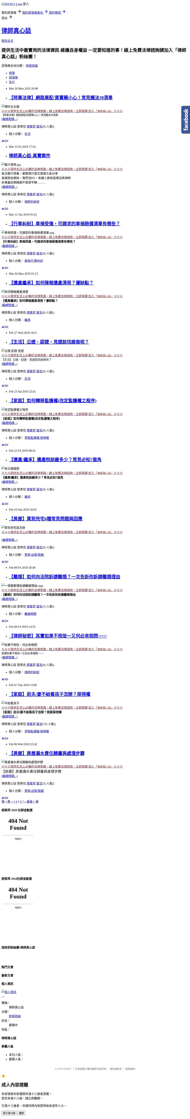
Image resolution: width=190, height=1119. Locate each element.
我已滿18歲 (9, 1113)
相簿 (12, 73)
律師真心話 (16, 30)
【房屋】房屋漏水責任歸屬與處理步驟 (47, 753)
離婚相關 (30, 613)
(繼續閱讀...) (9, 119)
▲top (4, 140)
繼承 (27, 320)
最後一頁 (33, 801)
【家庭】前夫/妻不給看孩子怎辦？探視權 (49, 694)
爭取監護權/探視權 (36, 437)
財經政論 (32, 65)
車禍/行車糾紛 (33, 260)
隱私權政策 (116, 1068)
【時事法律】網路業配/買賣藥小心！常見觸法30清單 (61, 97)
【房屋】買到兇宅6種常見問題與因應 (45, 518)
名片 (12, 82)
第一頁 (5, 801)
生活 (27, 133)
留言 (39, 126)
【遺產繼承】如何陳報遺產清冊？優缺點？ (51, 282)
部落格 (13, 77)
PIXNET (67, 1068)
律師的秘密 (31, 201)
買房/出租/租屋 (34, 554)
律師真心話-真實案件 (29, 155)
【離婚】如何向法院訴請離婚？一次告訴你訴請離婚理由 (64, 576)
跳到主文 (7, 40)
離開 (21, 1113)
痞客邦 (31, 126)
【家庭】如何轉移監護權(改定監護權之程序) (52, 400)
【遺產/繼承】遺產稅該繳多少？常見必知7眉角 (55, 459)
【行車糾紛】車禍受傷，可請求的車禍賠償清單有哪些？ (64, 223)
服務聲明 (130, 1068)
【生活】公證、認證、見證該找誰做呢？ (49, 342)
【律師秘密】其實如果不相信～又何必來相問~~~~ (58, 635)
